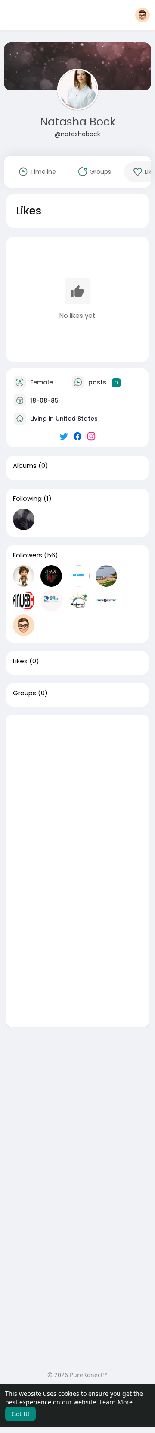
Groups (24, 693)
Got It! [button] (20, 1414)
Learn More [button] (116, 1402)
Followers (27, 555)
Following (27, 498)
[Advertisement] (77, 793)
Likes (20, 661)
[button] (142, 15)
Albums (25, 465)
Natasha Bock (77, 121)
